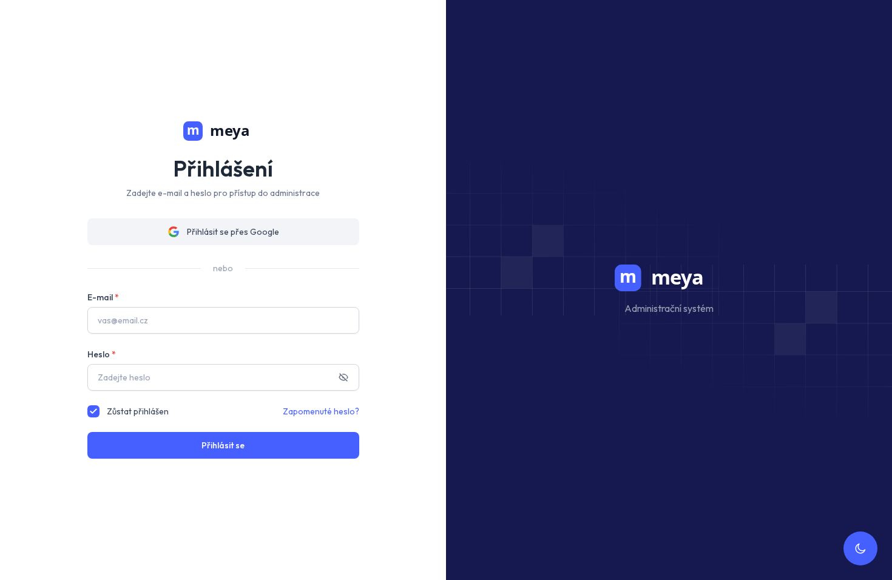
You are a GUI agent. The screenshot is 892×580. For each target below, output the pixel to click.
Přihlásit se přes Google (233, 231)
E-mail (103, 297)
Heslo (101, 354)
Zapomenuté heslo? (321, 411)
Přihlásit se (223, 445)
